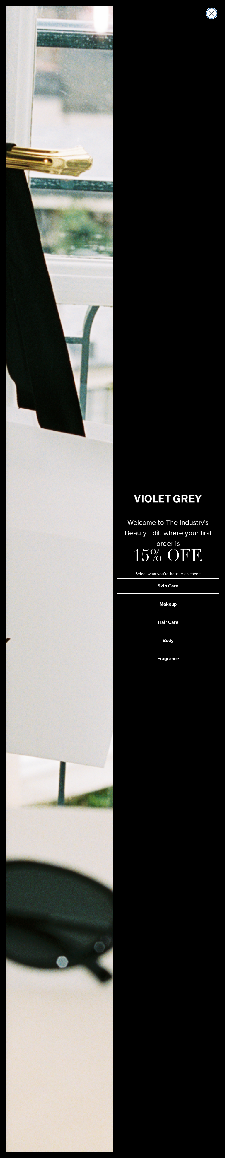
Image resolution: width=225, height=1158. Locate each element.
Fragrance (168, 658)
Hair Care (168, 622)
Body (168, 640)
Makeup (168, 604)
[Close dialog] (212, 13)
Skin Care (168, 586)
